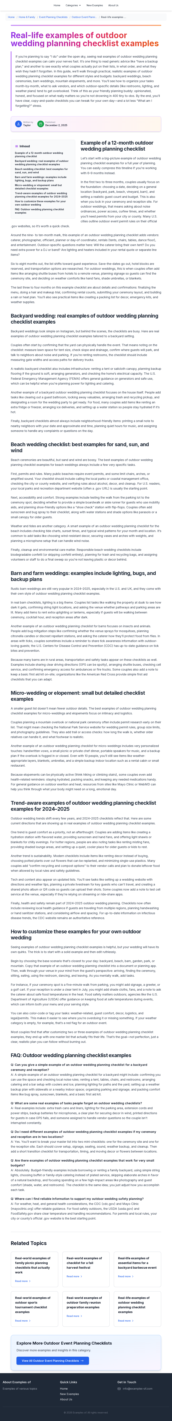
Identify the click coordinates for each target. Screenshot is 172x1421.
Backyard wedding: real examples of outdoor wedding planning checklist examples (42, 163)
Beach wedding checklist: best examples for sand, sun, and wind (41, 171)
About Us (113, 5)
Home (57, 5)
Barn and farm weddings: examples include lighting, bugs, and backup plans (41, 179)
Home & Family (27, 17)
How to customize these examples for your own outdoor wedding (40, 203)
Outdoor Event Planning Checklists (84, 17)
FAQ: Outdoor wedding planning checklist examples (39, 211)
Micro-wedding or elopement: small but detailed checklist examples (38, 187)
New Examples (95, 5)
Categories (72, 5)
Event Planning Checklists (53, 17)
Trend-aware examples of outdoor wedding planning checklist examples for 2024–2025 (41, 195)
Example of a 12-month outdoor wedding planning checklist (39, 154)
